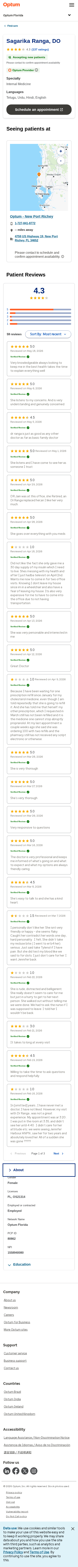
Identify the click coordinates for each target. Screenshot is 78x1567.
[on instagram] (33, 1471)
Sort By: (45, 334)
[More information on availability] (63, 256)
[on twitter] (24, 1471)
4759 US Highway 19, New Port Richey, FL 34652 (36, 238)
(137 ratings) (40, 49)
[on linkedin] (6, 1471)
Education (22, 1264)
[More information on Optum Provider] (36, 70)
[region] (39, 177)
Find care (12, 26)
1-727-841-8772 (25, 223)
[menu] (72, 5)
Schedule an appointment (37, 110)
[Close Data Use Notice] (73, 1528)
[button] (39, 175)
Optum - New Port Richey (31, 216)
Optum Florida (13, 15)
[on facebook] (15, 1471)
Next (56, 1153)
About (18, 1170)
